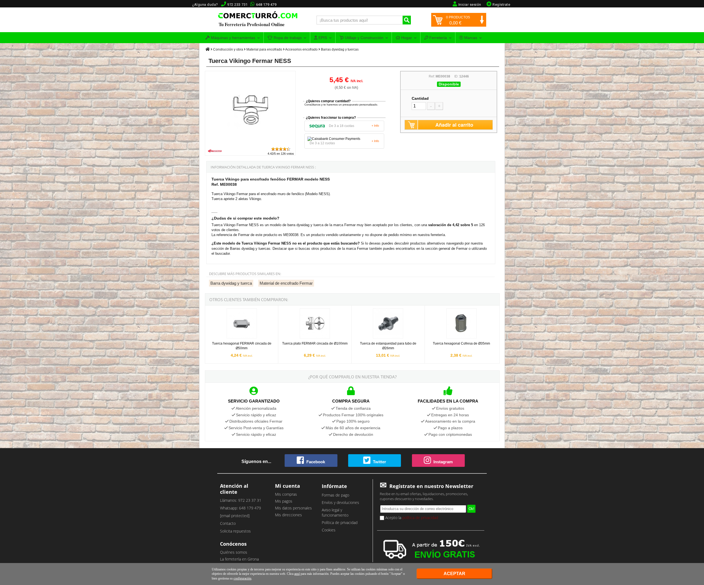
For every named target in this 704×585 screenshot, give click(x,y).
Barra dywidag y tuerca (231, 283)
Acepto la (411, 517)
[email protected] (234, 515)
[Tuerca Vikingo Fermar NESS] (250, 144)
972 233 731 (237, 4)
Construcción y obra (228, 49)
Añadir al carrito (454, 124)
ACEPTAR (454, 573)
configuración (242, 578)
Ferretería (437, 37)
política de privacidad (420, 517)
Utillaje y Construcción (363, 37)
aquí (297, 574)
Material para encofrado (264, 49)
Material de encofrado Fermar (286, 283)
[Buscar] (407, 20)
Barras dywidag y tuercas (340, 49)
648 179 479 (266, 4)
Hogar (406, 37)
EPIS (322, 37)
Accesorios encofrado (301, 49)
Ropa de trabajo (287, 37)
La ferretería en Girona (239, 559)
